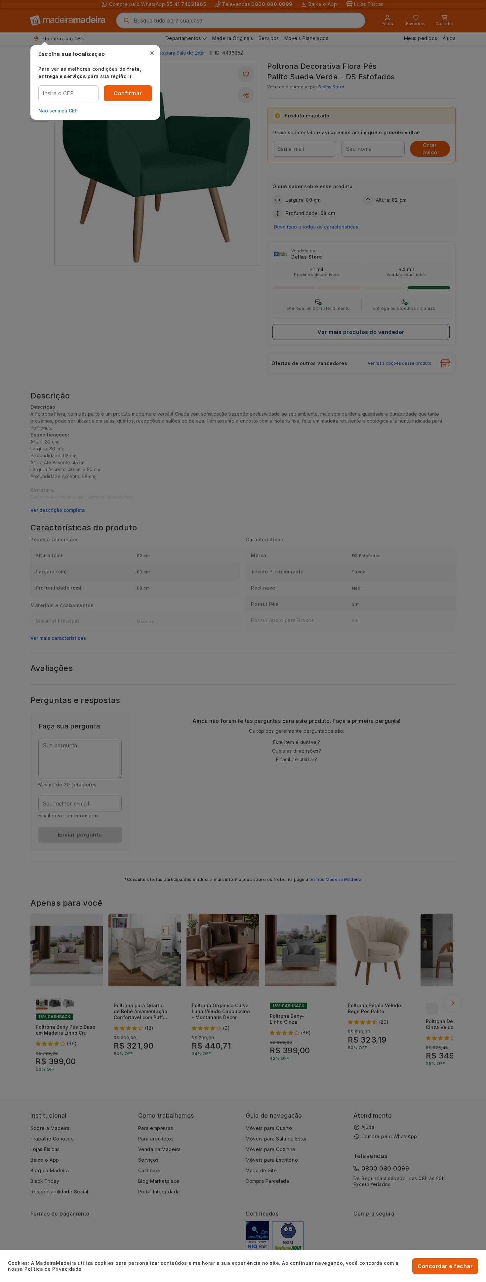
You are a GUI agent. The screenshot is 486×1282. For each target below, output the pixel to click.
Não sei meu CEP (58, 110)
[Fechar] (152, 53)
